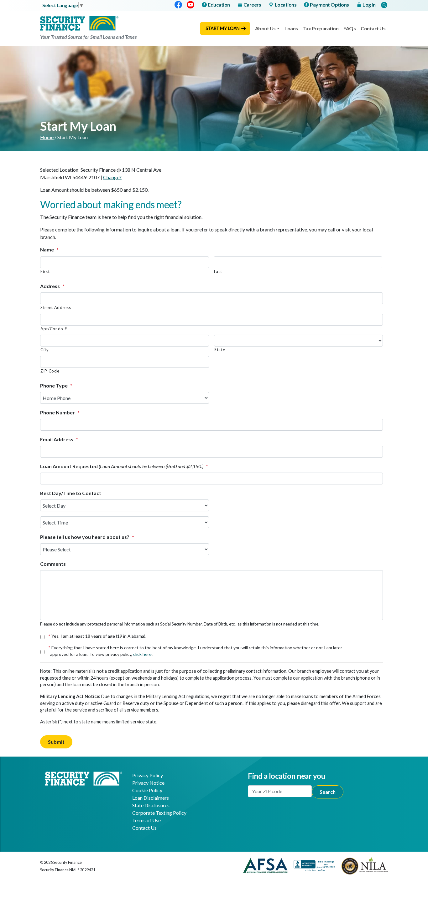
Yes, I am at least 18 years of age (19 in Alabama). (98, 636)
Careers (252, 5)
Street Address (55, 307)
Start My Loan (223, 28)
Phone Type (56, 385)
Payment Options (329, 5)
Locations (286, 5)
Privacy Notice (148, 783)
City (44, 349)
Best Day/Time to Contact (70, 493)
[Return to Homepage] (83, 778)
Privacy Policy (147, 775)
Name (49, 249)
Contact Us (373, 28)
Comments (53, 564)
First (45, 271)
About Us (265, 28)
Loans (291, 28)
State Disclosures (151, 805)
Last (218, 271)
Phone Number (60, 412)
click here (142, 654)
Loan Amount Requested (124, 466)
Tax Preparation (321, 28)
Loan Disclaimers (150, 798)
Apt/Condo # (53, 328)
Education (219, 5)
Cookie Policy (147, 790)
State (219, 349)
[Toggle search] (384, 5)
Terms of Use (146, 820)
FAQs (349, 28)
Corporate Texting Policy (159, 813)
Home (47, 137)
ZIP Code (49, 370)
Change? (112, 177)
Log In (369, 5)
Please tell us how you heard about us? (87, 537)
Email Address (59, 439)
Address (52, 286)
